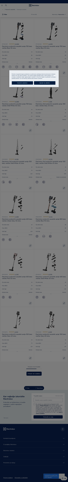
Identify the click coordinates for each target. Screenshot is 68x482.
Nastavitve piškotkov (22, 83)
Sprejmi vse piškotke (45, 83)
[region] (34, 78)
